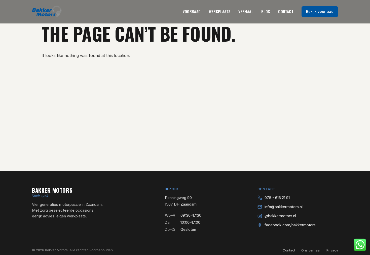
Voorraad (192, 11)
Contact (285, 11)
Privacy (332, 250)
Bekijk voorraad (320, 11)
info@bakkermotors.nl (284, 206)
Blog (265, 11)
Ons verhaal (310, 250)
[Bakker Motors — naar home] (47, 12)
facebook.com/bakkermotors (290, 224)
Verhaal (245, 11)
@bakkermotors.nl (280, 215)
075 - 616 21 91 (277, 197)
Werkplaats (220, 11)
